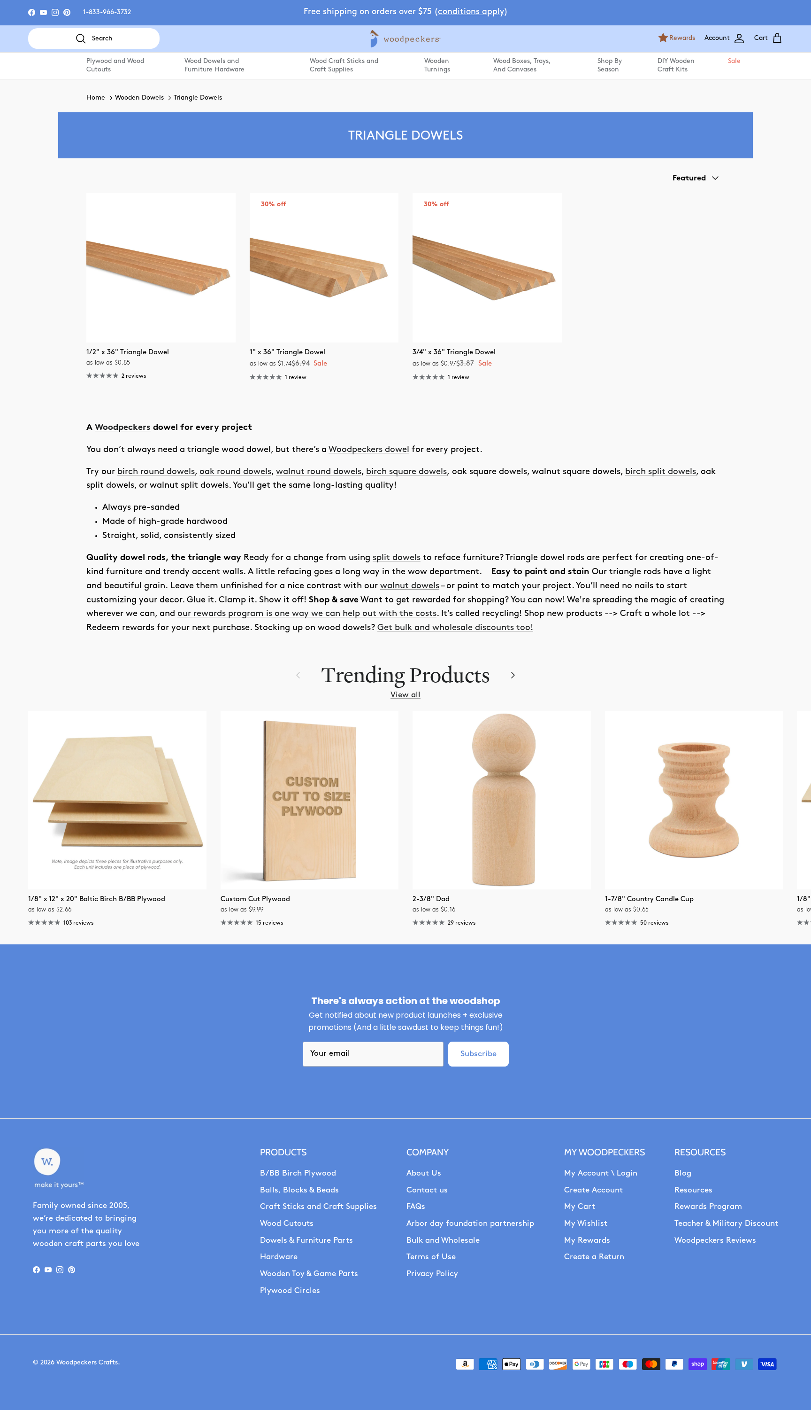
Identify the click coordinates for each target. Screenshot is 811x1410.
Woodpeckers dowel (369, 449)
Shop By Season (609, 65)
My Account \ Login (600, 1173)
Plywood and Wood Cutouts (115, 65)
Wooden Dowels (139, 97)
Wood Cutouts (287, 1224)
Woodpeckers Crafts (87, 1362)
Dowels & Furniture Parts (306, 1241)
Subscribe (478, 1054)
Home (95, 97)
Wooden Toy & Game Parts (309, 1274)
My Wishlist (585, 1224)
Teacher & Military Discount (726, 1224)
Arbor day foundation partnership (470, 1224)
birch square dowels (406, 471)
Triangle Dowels (198, 97)
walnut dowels (409, 586)
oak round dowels (235, 471)
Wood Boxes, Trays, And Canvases (522, 65)
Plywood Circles (290, 1291)
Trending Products (405, 674)
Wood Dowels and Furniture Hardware (214, 65)
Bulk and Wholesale (443, 1241)
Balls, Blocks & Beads (299, 1190)
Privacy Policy (432, 1274)
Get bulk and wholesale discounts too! (455, 627)
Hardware (279, 1257)
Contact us (427, 1190)
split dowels (397, 557)
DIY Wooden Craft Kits (676, 65)
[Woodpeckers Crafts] (405, 38)
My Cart (579, 1207)
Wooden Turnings (437, 65)
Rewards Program (708, 1207)
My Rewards (587, 1241)
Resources (693, 1190)
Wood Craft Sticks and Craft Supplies (344, 65)
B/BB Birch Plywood (298, 1173)
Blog (682, 1173)
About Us (423, 1173)
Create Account (593, 1190)
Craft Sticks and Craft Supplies (318, 1207)
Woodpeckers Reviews (715, 1241)
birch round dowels (156, 471)
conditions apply (471, 12)
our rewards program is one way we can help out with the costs (306, 613)
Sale (733, 61)
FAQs (415, 1207)
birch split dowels (660, 471)
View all (405, 695)
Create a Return (594, 1257)
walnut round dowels (318, 471)
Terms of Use (431, 1257)
